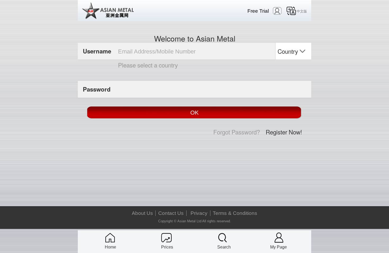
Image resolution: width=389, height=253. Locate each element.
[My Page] (279, 237)
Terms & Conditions (235, 213)
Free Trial (258, 11)
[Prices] (166, 237)
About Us (142, 213)
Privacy (199, 213)
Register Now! (284, 132)
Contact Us (171, 213)
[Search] (222, 237)
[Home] (110, 237)
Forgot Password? (236, 132)
